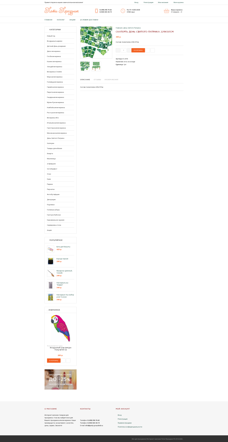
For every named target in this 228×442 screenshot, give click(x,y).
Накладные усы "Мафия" (62, 284)
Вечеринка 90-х (53, 118)
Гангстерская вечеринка (56, 128)
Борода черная (62, 259)
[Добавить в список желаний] (152, 50)
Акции (49, 230)
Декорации (51, 199)
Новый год (51, 36)
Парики (50, 184)
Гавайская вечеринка (55, 87)
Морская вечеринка (54, 77)
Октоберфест (52, 169)
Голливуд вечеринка (55, 82)
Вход (136, 2)
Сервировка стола (54, 225)
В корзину (53, 361)
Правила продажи (125, 423)
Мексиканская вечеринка (57, 133)
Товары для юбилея (54, 148)
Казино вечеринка (54, 61)
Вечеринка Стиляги (54, 72)
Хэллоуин (50, 143)
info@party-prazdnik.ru (94, 425)
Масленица (51, 159)
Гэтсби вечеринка (54, 56)
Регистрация (148, 2)
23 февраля (51, 164)
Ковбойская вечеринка (56, 107)
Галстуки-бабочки (54, 215)
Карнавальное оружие (55, 220)
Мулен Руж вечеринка (55, 102)
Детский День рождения (56, 46)
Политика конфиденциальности (130, 427)
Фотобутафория (53, 194)
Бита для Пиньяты (63, 247)
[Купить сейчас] (148, 50)
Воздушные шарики (54, 41)
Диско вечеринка (53, 51)
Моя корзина (178, 2)
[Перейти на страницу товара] (60, 329)
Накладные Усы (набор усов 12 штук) (65, 296)
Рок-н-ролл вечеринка (55, 113)
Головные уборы (53, 210)
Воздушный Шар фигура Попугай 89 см (60, 348)
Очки (49, 174)
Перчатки (51, 189)
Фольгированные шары (55, 345)
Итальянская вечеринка (56, 123)
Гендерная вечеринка (55, 97)
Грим (49, 179)
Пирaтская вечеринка (55, 92)
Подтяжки (51, 205)
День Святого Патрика (55, 138)
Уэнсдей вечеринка (54, 67)
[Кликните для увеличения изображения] (96, 43)
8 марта (50, 153)
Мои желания (163, 2)
